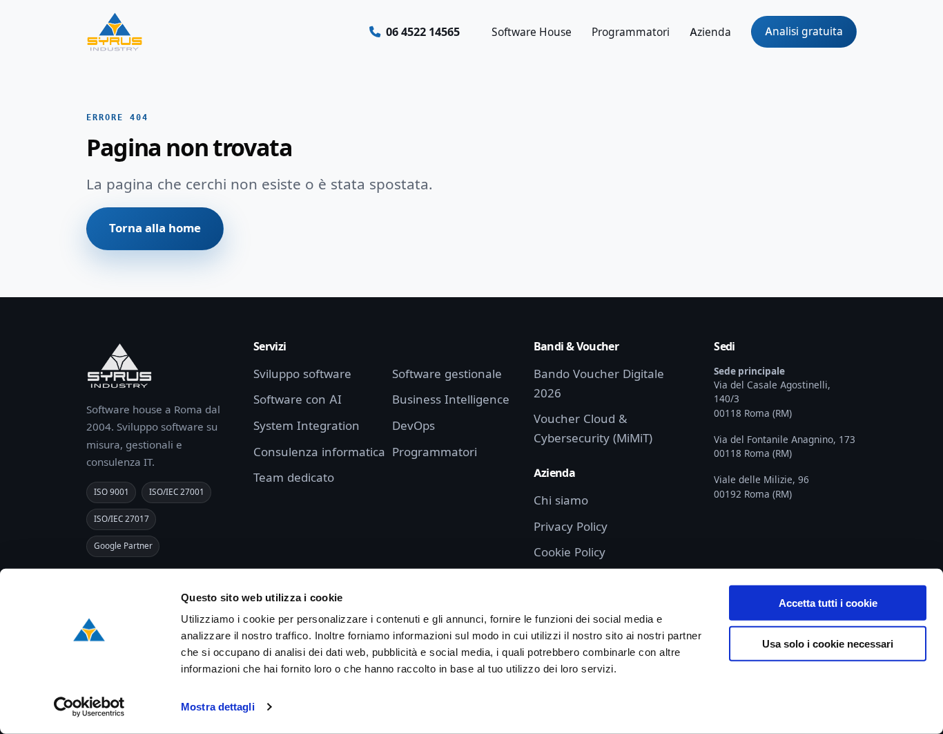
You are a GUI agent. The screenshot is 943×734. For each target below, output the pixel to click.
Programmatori (631, 32)
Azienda (710, 32)
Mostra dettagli (218, 707)
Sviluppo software (302, 374)
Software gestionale (447, 374)
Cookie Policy (569, 552)
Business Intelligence (450, 399)
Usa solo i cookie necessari (827, 643)
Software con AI (297, 399)
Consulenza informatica (319, 452)
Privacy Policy (570, 527)
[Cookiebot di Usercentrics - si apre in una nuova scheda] (89, 707)
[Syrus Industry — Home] (114, 32)
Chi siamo (561, 500)
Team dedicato (293, 477)
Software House (532, 32)
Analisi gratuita (804, 31)
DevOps (413, 426)
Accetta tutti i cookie (828, 603)
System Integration (306, 426)
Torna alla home (155, 228)
